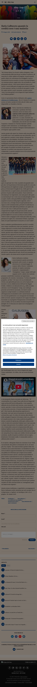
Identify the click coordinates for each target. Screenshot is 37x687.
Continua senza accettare (28, 321)
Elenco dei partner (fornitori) (10, 355)
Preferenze (18, 360)
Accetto (19, 364)
